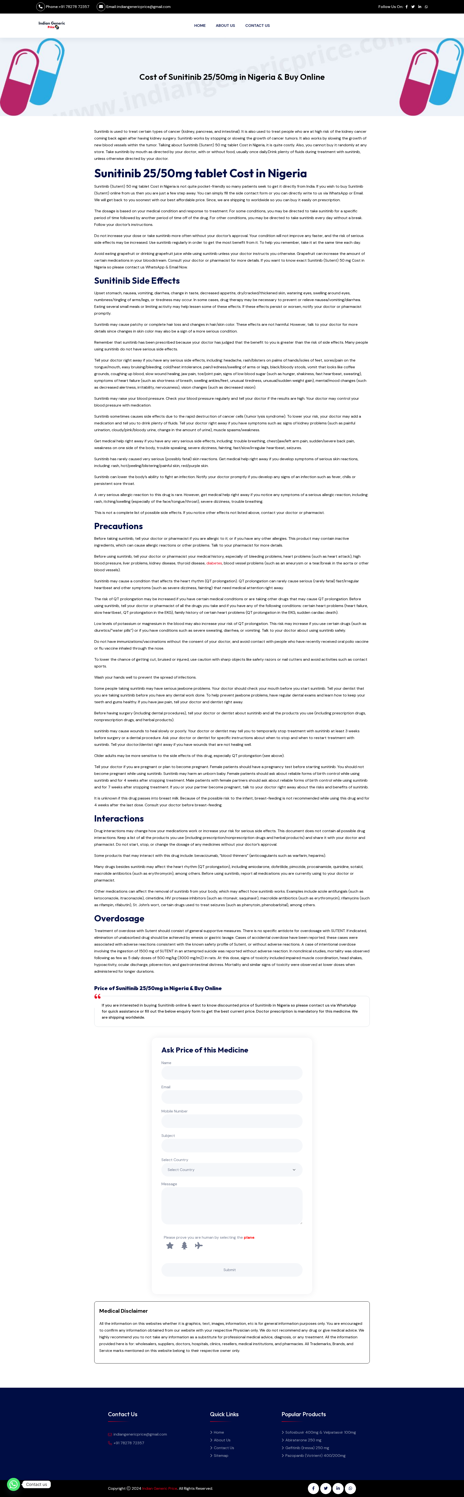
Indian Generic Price (159, 1488)
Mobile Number (174, 1111)
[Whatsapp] (13, 1484)
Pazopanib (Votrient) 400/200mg (315, 1455)
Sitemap (221, 1455)
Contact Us (257, 25)
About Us (225, 25)
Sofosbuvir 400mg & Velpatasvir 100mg (320, 1432)
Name (166, 1062)
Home (200, 25)
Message (169, 1183)
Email (165, 1086)
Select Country (174, 1159)
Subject (168, 1135)
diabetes (214, 563)
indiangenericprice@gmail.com (144, 6)
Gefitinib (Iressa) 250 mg (307, 1447)
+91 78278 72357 (74, 6)
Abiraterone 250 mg (303, 1440)
